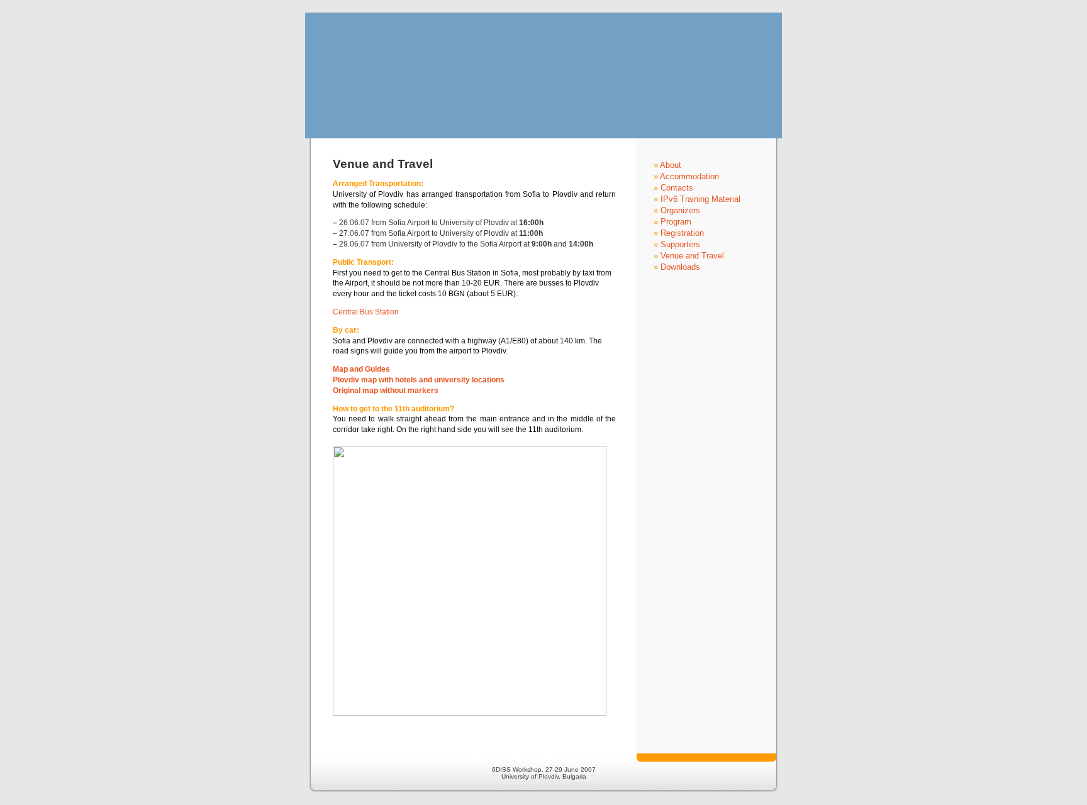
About (670, 165)
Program (676, 221)
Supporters (680, 244)
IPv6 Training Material (700, 199)
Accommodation (689, 176)
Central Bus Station (366, 312)
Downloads (680, 267)
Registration (682, 233)
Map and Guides (361, 369)
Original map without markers (385, 390)
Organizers (680, 210)
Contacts (677, 187)
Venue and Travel (692, 255)
